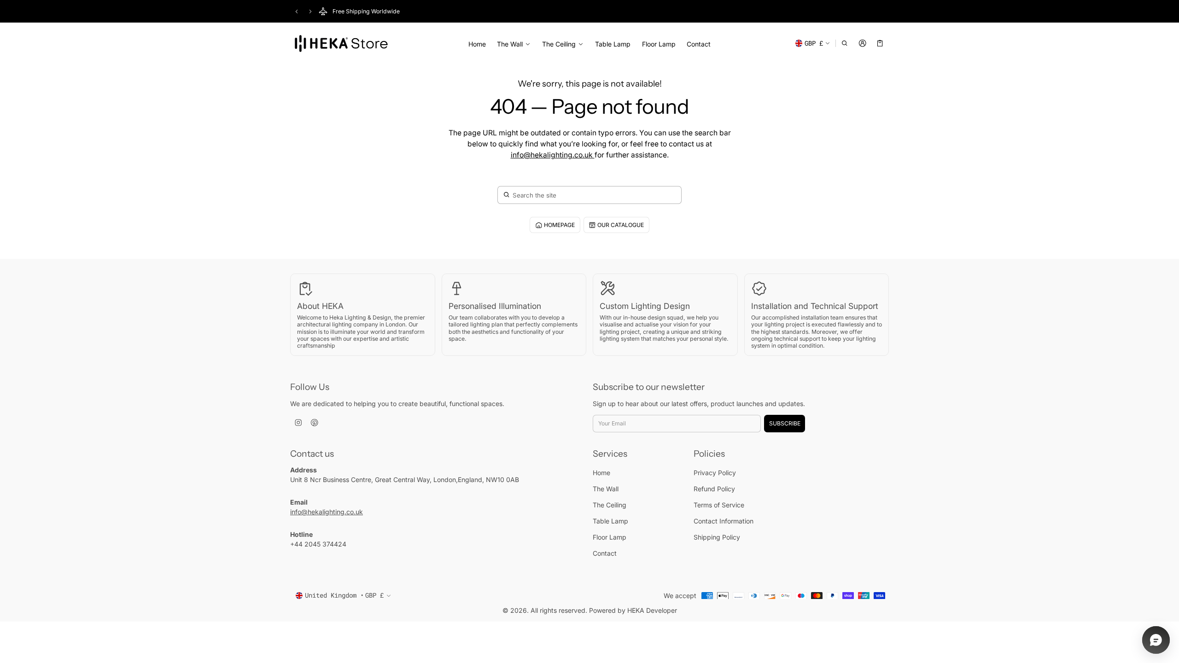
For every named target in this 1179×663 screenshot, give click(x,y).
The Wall (510, 44)
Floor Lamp (659, 44)
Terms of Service (719, 505)
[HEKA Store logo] (340, 44)
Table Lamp (612, 44)
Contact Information (723, 521)
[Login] (862, 43)
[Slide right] (310, 11)
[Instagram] (298, 423)
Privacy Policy (715, 473)
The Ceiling (559, 44)
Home (477, 44)
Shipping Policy (717, 537)
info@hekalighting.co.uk (553, 155)
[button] (845, 43)
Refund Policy (714, 489)
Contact (699, 44)
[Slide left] (296, 11)
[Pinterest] (314, 423)
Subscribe (784, 423)
